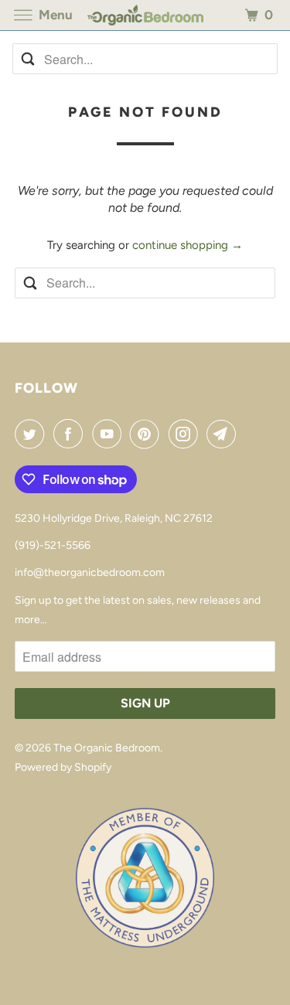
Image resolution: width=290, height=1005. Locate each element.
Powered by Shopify (63, 767)
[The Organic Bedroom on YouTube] (110, 433)
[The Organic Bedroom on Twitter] (32, 433)
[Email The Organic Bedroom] (224, 433)
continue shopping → (187, 245)
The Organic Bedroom (106, 748)
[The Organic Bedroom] (145, 15)
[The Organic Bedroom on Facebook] (71, 433)
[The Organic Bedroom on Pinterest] (147, 433)
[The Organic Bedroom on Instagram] (186, 433)
